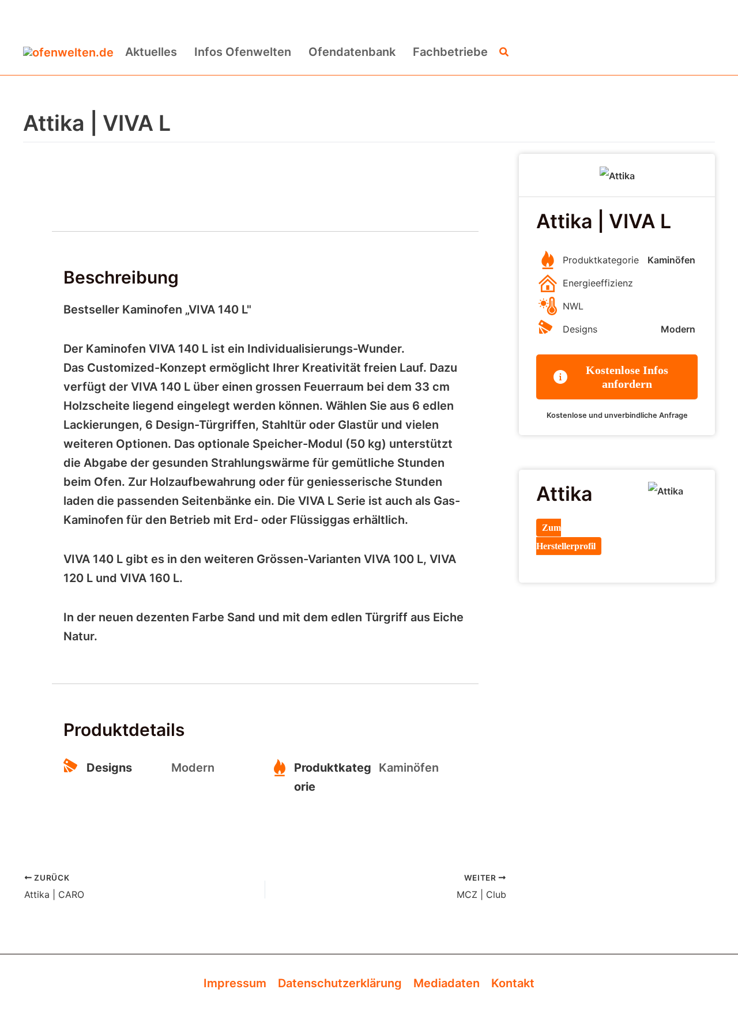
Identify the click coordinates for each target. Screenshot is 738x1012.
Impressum (235, 983)
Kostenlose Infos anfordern (627, 377)
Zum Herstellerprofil (566, 537)
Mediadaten (446, 983)
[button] (504, 52)
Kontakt (512, 983)
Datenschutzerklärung (340, 983)
